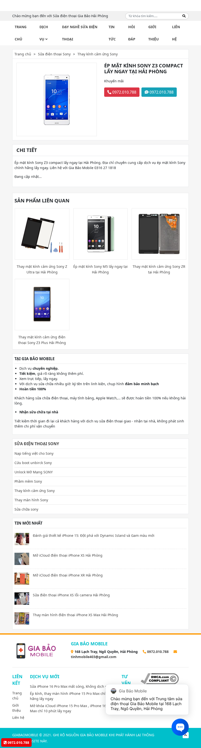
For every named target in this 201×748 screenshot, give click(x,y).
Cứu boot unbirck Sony (33, 462)
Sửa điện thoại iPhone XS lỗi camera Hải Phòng (71, 595)
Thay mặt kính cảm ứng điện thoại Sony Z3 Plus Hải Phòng (42, 340)
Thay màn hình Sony (31, 500)
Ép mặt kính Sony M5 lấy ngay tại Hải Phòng (100, 269)
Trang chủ (20, 33)
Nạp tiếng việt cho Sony (33, 453)
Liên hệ (176, 33)
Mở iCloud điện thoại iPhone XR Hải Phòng (68, 575)
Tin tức (112, 33)
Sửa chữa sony (26, 509)
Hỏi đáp (131, 33)
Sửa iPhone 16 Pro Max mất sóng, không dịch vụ (69, 686)
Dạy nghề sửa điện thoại (79, 33)
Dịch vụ (43, 33)
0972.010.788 (123, 92)
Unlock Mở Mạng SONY (33, 472)
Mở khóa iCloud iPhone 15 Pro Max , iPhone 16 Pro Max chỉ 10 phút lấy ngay (71, 708)
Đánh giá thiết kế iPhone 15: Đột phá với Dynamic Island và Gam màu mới (93, 535)
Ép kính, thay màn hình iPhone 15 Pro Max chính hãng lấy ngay (70, 696)
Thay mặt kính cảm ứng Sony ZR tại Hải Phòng (159, 269)
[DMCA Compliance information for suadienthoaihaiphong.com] (160, 678)
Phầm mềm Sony (28, 481)
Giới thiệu (153, 33)
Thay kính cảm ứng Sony (97, 54)
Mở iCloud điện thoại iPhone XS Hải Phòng (67, 555)
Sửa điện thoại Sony (54, 54)
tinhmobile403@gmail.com (93, 656)
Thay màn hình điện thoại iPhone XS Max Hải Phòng (75, 615)
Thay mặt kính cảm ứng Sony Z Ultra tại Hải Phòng (42, 269)
